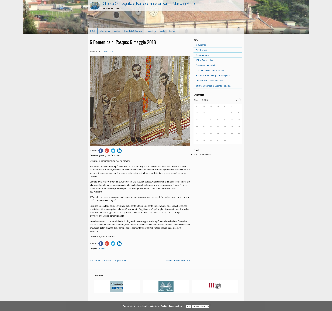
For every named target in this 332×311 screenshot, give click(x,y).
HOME (92, 31)
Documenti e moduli (205, 65)
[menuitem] (93, 31)
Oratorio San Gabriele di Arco (209, 80)
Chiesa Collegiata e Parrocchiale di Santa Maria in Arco (149, 3)
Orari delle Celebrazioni (134, 31)
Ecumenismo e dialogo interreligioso (213, 75)
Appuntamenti (202, 55)
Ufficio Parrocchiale (204, 60)
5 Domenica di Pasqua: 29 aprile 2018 (109, 260)
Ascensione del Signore (177, 260)
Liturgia (117, 31)
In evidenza (201, 45)
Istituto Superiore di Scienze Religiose (213, 86)
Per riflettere (201, 50)
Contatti (172, 31)
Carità (162, 31)
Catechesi (152, 31)
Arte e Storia (105, 31)
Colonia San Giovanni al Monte (210, 70)
